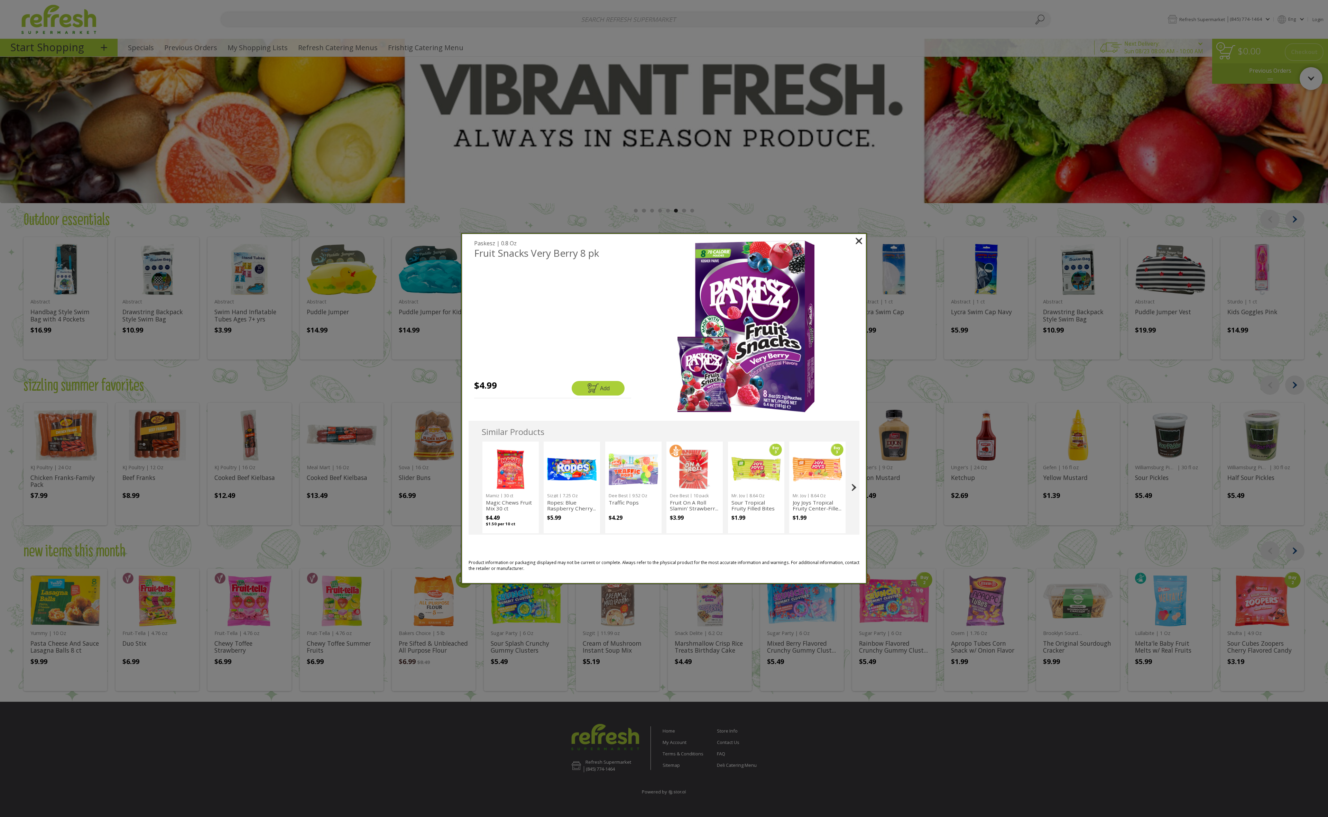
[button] (746, 326)
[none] (510, 487)
